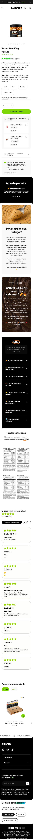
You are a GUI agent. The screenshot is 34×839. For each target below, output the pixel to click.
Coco (13, 87)
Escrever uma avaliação (12, 522)
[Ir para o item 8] (24, 44)
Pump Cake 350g (16, 125)
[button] (6, 59)
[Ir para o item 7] (22, 44)
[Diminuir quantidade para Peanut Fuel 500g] (4, 105)
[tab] (5, 689)
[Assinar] (27, 783)
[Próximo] (30, 2)
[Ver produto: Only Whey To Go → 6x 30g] (23, 716)
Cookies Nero (8, 92)
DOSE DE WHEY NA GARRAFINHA (14, 721)
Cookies (22, 87)
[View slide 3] (17, 197)
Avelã (5, 87)
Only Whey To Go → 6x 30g (14, 723)
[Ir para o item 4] (15, 44)
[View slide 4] (19, 197)
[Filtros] (24, 522)
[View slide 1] (13, 197)
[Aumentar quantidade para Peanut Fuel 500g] (12, 105)
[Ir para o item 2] (11, 44)
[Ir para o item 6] (19, 44)
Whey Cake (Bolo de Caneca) (16, 137)
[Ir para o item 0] (9, 44)
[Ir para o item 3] (13, 44)
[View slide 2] (15, 197)
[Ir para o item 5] (17, 44)
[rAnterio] (3, 2)
